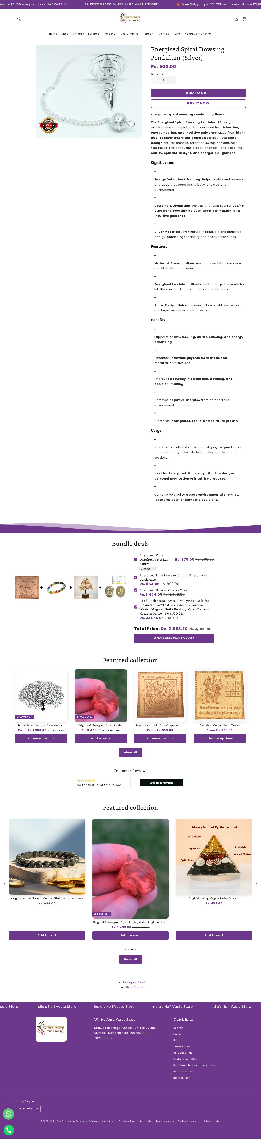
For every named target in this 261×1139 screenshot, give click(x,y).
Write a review (161, 783)
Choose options (41, 738)
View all (130, 752)
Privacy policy (126, 1121)
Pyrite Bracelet (183, 1071)
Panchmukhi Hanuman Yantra (194, 1065)
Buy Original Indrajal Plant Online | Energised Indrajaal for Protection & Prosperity (41, 725)
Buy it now (198, 103)
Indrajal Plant (182, 1078)
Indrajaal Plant (134, 982)
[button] (19, 19)
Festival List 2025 (185, 1059)
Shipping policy (212, 1121)
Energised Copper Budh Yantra (220, 725)
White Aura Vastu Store (62, 1121)
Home (177, 1034)
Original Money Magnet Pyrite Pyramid (131, 898)
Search (178, 1028)
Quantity (157, 74)
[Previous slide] (4, 884)
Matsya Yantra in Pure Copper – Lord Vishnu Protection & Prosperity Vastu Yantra (160, 725)
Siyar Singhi (134, 987)
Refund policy (145, 1121)
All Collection (182, 1053)
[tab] (125, 949)
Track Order (181, 1046)
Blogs (177, 1040)
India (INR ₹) (26, 1108)
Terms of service (165, 1121)
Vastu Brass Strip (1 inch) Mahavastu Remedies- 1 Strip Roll (215, 898)
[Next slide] (256, 884)
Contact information (189, 1121)
